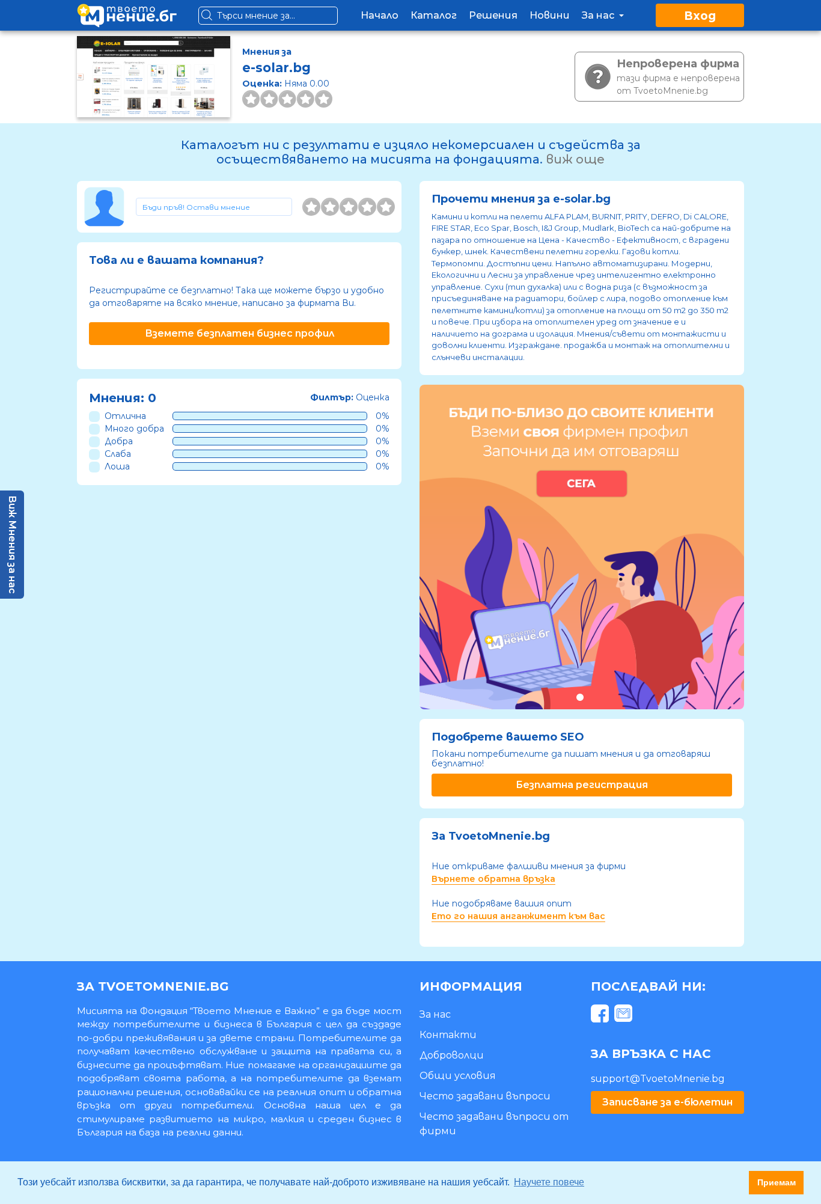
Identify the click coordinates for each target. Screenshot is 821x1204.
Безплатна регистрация (582, 784)
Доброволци (452, 1055)
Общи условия (458, 1075)
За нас (599, 15)
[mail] (624, 1015)
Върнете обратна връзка (493, 878)
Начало (379, 15)
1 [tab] (580, 697)
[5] (386, 207)
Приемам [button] (776, 1182)
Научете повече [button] (549, 1182)
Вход (700, 16)
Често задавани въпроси (485, 1096)
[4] (367, 207)
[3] (349, 207)
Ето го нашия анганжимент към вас (518, 916)
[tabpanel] (582, 547)
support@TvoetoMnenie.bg (658, 1078)
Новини (550, 15)
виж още (575, 159)
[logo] (127, 15)
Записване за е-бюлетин (667, 1102)
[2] (330, 207)
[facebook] (601, 1015)
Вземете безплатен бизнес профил (239, 333)
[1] (311, 207)
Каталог (433, 15)
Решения (493, 15)
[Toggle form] (214, 207)
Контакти (448, 1035)
